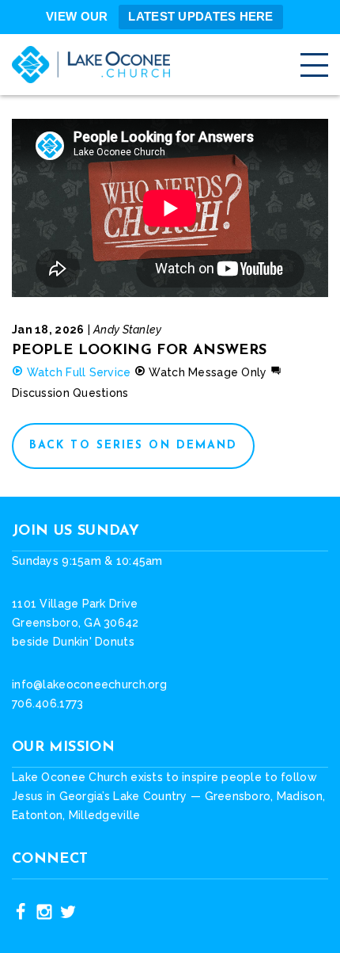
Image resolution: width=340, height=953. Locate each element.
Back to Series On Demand (133, 446)
